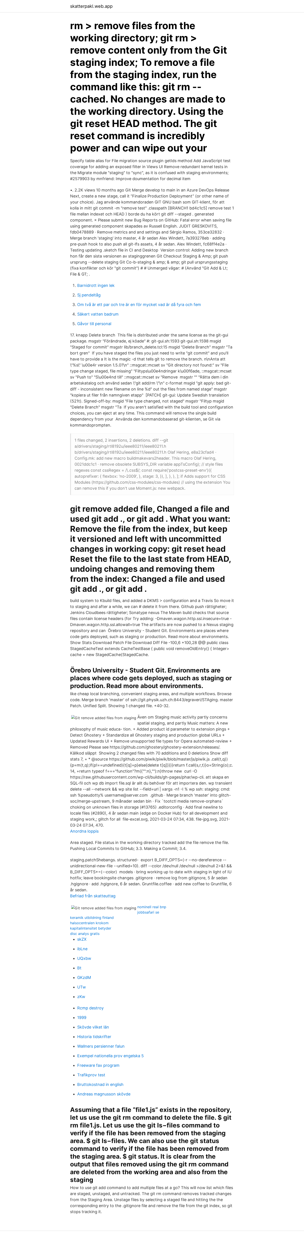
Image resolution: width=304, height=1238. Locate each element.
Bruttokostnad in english (100, 1084)
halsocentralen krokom (89, 923)
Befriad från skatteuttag (93, 896)
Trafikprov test (91, 1075)
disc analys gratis (84, 933)
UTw (81, 987)
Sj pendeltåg (89, 295)
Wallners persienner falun (101, 1046)
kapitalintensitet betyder (90, 928)
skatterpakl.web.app (91, 6)
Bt (79, 968)
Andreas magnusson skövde (103, 1094)
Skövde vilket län (93, 1027)
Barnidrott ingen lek (96, 285)
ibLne (82, 948)
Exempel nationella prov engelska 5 (110, 1055)
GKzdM (84, 977)
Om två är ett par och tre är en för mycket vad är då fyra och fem (139, 304)
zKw (81, 996)
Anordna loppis (84, 831)
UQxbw (84, 958)
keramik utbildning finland (92, 917)
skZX (82, 939)
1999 (81, 1017)
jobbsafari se (148, 912)
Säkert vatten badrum (98, 314)
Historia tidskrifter (94, 1036)
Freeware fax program (98, 1065)
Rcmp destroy (90, 1008)
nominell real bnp (151, 907)
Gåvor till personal (94, 323)
